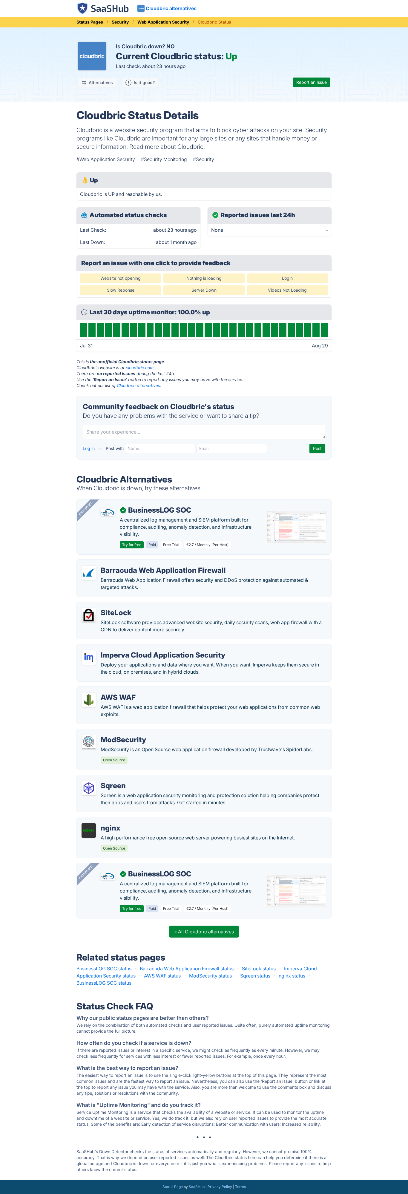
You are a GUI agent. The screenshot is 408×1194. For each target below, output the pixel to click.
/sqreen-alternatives (104, 779)
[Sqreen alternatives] (89, 788)
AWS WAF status (162, 976)
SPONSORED (85, 508)
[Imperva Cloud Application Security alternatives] (89, 657)
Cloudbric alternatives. (139, 385)
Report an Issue (311, 82)
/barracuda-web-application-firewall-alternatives (136, 563)
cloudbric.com (140, 367)
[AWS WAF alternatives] (89, 700)
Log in (89, 448)
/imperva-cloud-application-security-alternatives (136, 648)
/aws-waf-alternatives (106, 690)
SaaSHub (197, 1186)
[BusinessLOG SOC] (108, 512)
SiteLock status (259, 969)
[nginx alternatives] (89, 830)
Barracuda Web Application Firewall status (187, 969)
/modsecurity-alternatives (110, 733)
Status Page (172, 1186)
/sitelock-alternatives (105, 606)
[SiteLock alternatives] (89, 615)
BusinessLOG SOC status (103, 969)
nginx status (292, 976)
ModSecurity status (210, 976)
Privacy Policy (220, 1186)
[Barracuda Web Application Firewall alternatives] (89, 573)
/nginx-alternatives (102, 821)
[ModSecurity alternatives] (89, 742)
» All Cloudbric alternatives (204, 932)
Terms (240, 1186)
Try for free (131, 544)
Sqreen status (255, 976)
